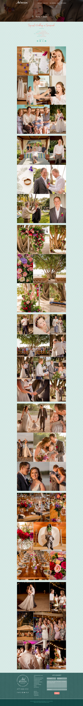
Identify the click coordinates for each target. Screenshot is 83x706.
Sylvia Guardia (43, 36)
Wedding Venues (37, 680)
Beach (43, 35)
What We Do (36, 692)
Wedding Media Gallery (38, 681)
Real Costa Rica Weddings (38, 677)
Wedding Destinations (38, 679)
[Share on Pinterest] (37, 41)
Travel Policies (41, 702)
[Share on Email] (45, 41)
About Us (35, 691)
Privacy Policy (46, 702)
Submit (57, 693)
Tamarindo (43, 31)
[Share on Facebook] (40, 41)
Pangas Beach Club (43, 32)
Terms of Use (36, 702)
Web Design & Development (41, 701)
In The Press (36, 693)
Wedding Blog (36, 683)
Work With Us (36, 687)
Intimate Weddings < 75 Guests (42, 33)
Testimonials (36, 695)
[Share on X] (43, 41)
